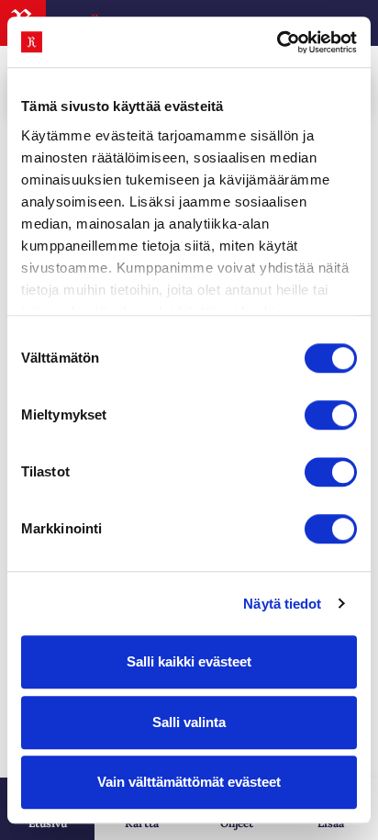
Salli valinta (189, 722)
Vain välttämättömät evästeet (189, 782)
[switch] (331, 415)
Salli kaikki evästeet (189, 661)
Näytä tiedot (282, 603)
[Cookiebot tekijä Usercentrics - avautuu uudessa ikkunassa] (276, 42)
